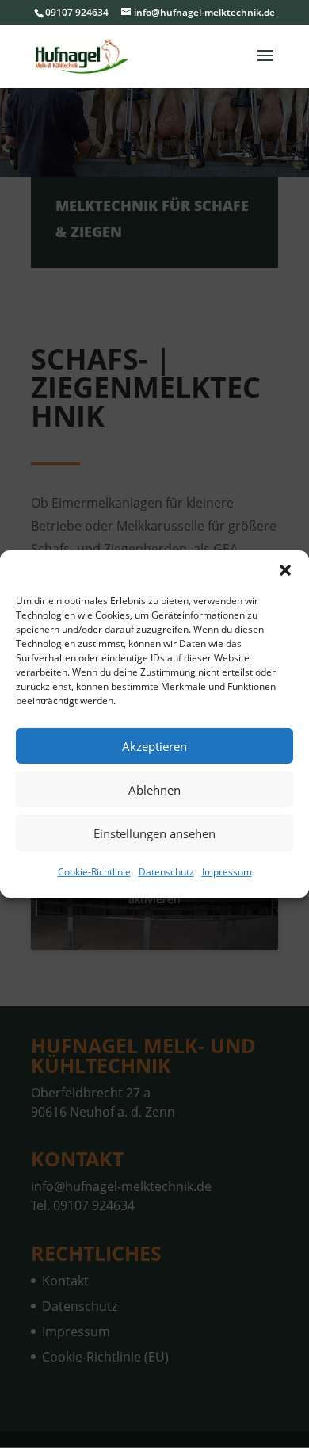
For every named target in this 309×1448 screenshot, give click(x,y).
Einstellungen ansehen (154, 833)
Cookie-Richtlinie (94, 872)
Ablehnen (154, 789)
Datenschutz (166, 872)
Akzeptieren (154, 745)
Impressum (227, 872)
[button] (285, 570)
